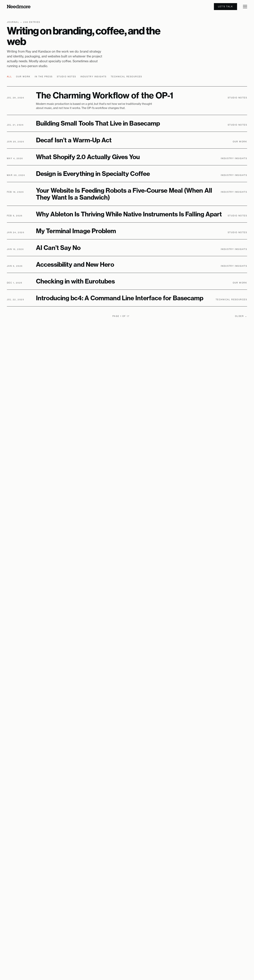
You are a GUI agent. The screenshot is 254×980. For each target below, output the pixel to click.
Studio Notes (66, 76)
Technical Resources (126, 76)
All (9, 76)
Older (241, 316)
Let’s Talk (225, 6)
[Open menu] (245, 6)
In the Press (44, 76)
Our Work (23, 76)
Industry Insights (93, 76)
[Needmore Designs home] (18, 6)
